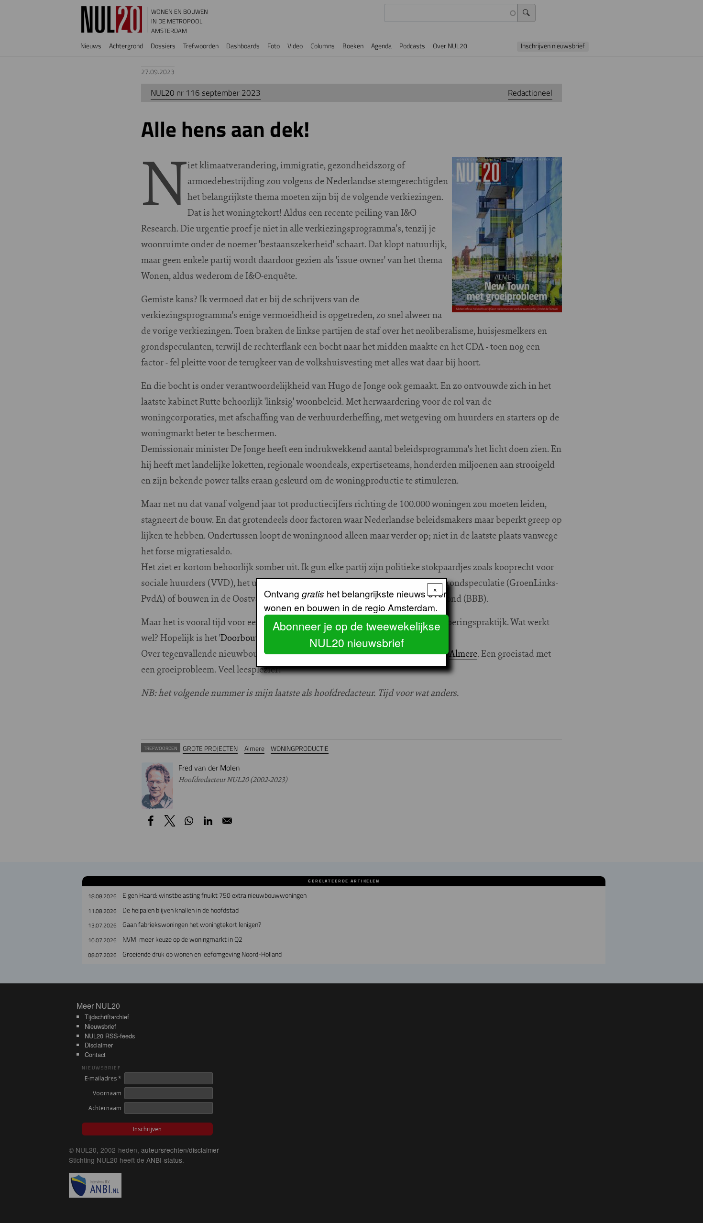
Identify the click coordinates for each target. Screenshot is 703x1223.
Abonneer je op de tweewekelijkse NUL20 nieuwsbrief (356, 634)
